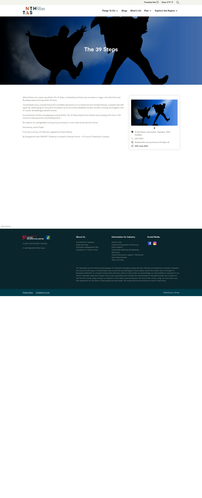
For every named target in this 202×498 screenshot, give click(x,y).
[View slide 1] (154, 114)
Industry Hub (116, 242)
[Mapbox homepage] (6, 226)
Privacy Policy (28, 293)
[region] (101, 193)
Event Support (117, 247)
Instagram (154, 243)
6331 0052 (139, 138)
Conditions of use (42, 293)
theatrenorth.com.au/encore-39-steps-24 (152, 142)
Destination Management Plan (87, 247)
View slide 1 (154, 128)
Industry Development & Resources (125, 245)
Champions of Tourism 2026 (87, 250)
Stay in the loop (118, 260)
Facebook (149, 243)
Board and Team (82, 245)
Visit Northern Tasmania (85, 242)
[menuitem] (110, 10)
